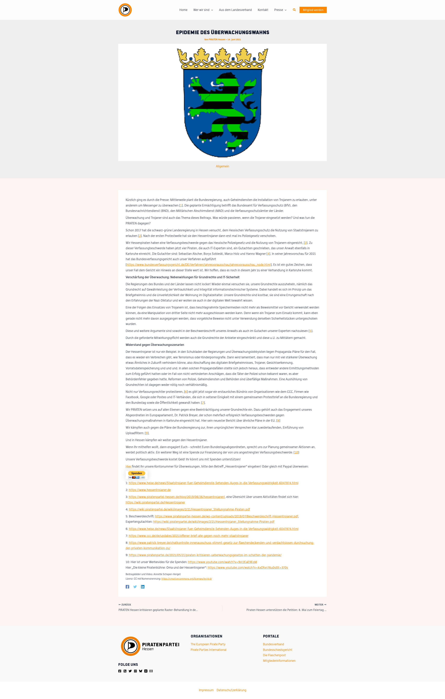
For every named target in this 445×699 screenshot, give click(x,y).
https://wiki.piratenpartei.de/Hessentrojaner (155, 502)
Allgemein (222, 166)
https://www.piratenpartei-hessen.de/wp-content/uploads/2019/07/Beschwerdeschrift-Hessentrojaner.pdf (226, 516)
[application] (211, 10)
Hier (129, 466)
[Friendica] (125, 671)
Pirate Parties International (208, 650)
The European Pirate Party (208, 644)
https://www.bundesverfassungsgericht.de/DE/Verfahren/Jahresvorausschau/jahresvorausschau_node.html (199, 265)
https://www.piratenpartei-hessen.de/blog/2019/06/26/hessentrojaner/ (177, 497)
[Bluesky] (140, 671)
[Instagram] (135, 671)
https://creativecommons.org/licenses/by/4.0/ (186, 578)
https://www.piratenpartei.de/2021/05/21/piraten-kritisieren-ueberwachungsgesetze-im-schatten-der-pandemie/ (205, 555)
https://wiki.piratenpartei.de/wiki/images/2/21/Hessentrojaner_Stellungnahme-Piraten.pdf (189, 509)
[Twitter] (135, 586)
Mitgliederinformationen (279, 661)
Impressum (206, 690)
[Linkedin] (142, 586)
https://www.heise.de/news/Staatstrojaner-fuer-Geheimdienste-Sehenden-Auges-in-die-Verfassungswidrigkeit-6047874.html (213, 483)
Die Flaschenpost (274, 655)
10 (296, 452)
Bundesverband (273, 644)
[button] (294, 10)
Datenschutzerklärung (231, 690)
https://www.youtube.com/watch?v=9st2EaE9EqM (222, 562)
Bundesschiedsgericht (277, 650)
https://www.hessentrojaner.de (150, 490)
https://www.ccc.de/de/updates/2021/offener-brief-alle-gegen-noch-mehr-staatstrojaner (188, 536)
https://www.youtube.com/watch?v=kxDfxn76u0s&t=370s (248, 568)
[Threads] (145, 671)
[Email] (151, 671)
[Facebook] (127, 586)
